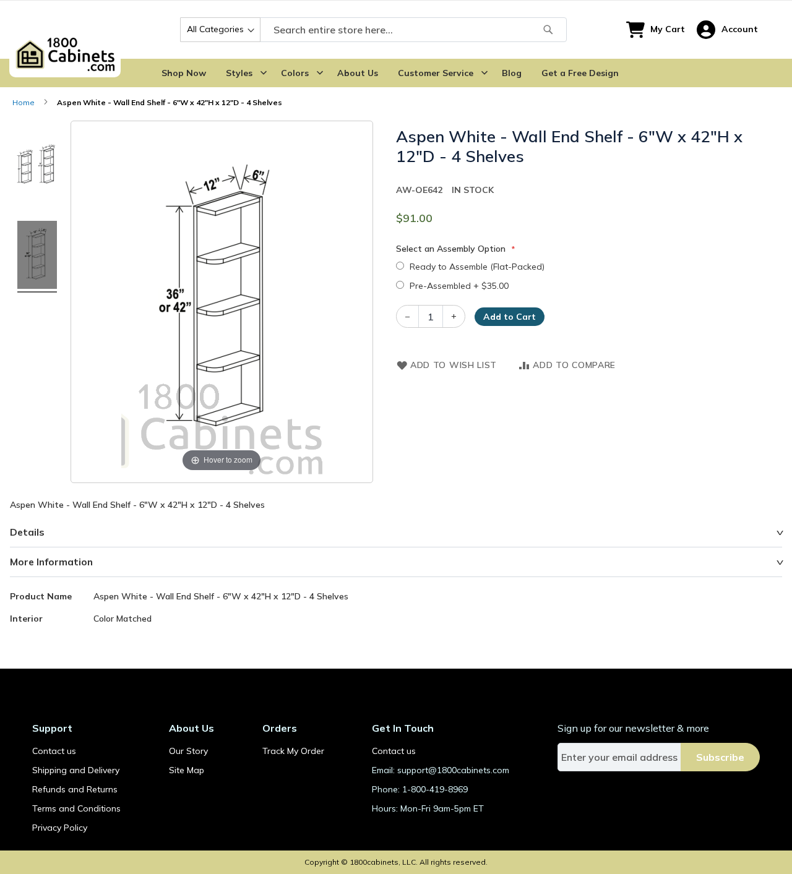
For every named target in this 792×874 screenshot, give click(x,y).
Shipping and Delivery (75, 770)
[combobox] (373, 29)
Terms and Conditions (76, 808)
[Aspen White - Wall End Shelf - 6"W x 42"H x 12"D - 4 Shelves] (37, 166)
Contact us (54, 750)
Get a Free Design (580, 73)
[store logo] (65, 30)
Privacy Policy (59, 827)
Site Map (186, 770)
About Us (357, 73)
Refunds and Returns (75, 789)
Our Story (188, 750)
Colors (295, 73)
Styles (239, 73)
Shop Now (183, 73)
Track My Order (293, 750)
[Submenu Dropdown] (263, 73)
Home (23, 102)
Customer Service (435, 73)
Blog (512, 73)
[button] (727, 29)
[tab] (396, 532)
